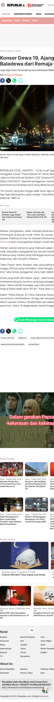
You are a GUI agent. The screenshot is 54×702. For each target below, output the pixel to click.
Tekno (35, 20)
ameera (6, 14)
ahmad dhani (34, 344)
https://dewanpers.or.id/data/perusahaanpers (22, 687)
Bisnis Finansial (47, 648)
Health (17, 20)
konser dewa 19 (7, 338)
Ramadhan (25, 656)
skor (38, 14)
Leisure (10, 51)
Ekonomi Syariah (23, 14)
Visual (23, 652)
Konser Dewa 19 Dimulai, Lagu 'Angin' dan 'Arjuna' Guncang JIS (12, 216)
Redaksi (24, 669)
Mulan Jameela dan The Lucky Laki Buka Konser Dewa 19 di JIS (37, 214)
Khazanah (4, 641)
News (2, 644)
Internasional (5, 648)
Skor (43, 637)
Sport (43, 644)
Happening (7, 20)
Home (2, 51)
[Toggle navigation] (3, 5)
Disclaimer (4, 673)
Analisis (23, 644)
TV (1, 656)
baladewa (22, 338)
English (44, 652)
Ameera (3, 637)
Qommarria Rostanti (13, 75)
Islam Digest (46, 641)
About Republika (7, 669)
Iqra (22, 641)
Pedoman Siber (47, 669)
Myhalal (26, 20)
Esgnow (3, 652)
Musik (18, 51)
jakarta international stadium (12, 344)
